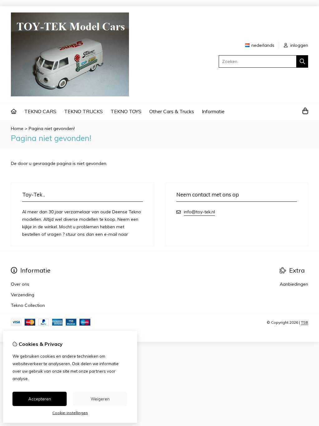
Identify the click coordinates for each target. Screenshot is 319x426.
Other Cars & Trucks (171, 111)
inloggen (298, 45)
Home (17, 128)
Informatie (213, 111)
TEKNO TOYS (126, 111)
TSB (304, 322)
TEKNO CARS (40, 111)
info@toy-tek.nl (199, 212)
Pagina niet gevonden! (52, 128)
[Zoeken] (302, 61)
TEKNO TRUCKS (83, 111)
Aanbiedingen (294, 284)
